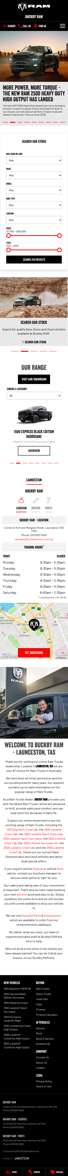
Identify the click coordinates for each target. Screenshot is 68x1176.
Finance (40, 1009)
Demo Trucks (43, 993)
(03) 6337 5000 (38, 535)
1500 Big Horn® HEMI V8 (17, 988)
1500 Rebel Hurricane (16, 1002)
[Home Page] (34, 6)
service (22, 894)
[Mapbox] (10, 656)
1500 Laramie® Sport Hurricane (15, 1009)
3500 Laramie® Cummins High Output (17, 1045)
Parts (39, 1033)
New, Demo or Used (14, 153)
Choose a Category (17, 389)
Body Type (10, 198)
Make (8, 168)
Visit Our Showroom (34, 379)
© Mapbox (61, 657)
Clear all (34, 148)
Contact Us (42, 1057)
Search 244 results (34, 259)
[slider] (8, 235)
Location (10, 213)
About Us (41, 1062)
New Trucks (42, 988)
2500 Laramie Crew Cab (19, 847)
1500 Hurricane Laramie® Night (12, 1018)
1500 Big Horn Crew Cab (22, 829)
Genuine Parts (31, 915)
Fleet (39, 1004)
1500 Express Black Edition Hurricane (15, 995)
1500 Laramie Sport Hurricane (22, 838)
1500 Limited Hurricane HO (40, 843)
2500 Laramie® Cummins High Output (17, 1036)
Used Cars (42, 999)
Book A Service (44, 1038)
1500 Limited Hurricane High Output (17, 1027)
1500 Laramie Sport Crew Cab (43, 834)
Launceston (34, 480)
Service (40, 1028)
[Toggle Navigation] (62, 26)
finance (38, 868)
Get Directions (34, 653)
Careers (40, 1067)
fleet (60, 868)
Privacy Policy (44, 1081)
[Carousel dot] (5, 122)
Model (9, 183)
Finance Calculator (47, 1014)
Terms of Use (43, 1086)
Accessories (52, 915)
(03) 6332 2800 (17, 1127)
